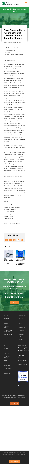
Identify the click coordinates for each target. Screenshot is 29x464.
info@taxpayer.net (24, 350)
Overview (6, 348)
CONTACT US (22, 345)
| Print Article (16, 44)
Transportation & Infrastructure (8, 331)
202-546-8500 (23, 353)
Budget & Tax (6, 42)
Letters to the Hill (23, 327)
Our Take (19, 42)
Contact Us (22, 397)
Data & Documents (21, 333)
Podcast (21, 337)
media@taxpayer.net (24, 358)
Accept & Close (14, 461)
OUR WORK (22, 315)
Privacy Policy (7, 365)
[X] (10, 240)
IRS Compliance (7, 371)
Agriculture (6, 318)
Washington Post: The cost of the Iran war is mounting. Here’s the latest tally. (20, 261)
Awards (5, 360)
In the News (6, 353)
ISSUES (6, 315)
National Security (12, 42)
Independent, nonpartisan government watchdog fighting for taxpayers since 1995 (14, 9)
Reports (21, 339)
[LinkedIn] (18, 240)
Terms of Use (7, 373)
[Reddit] (14, 240)
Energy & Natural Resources (8, 327)
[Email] (21, 240)
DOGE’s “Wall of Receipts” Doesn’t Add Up (8, 260)
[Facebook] (6, 240)
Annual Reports (7, 363)
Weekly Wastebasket (22, 324)
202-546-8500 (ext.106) (23, 361)
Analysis (21, 318)
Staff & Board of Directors (7, 357)
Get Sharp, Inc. (18, 398)
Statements (21, 330)
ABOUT (6, 345)
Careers (5, 351)
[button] (5, 259)
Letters (8, 227)
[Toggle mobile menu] (26, 2)
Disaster (6, 323)
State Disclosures (8, 368)
